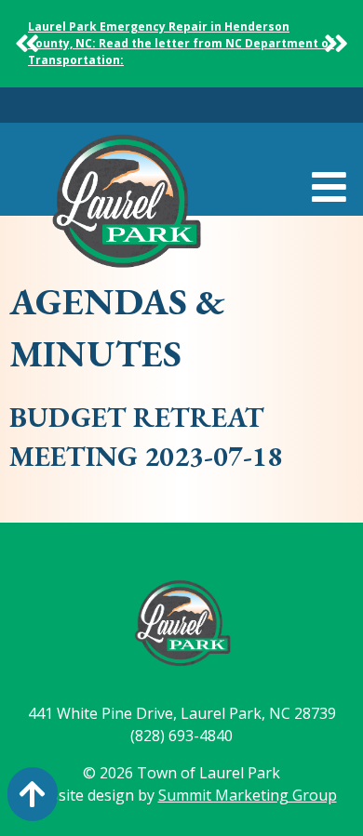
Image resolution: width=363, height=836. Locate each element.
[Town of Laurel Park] (125, 206)
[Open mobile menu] (329, 188)
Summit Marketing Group (247, 795)
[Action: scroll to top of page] (32, 794)
